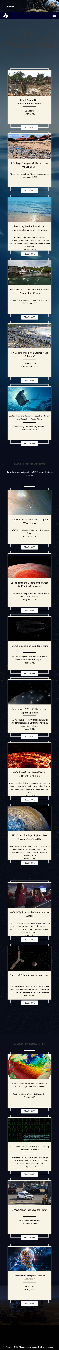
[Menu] (54, 15)
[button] (29, 127)
